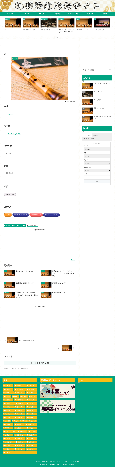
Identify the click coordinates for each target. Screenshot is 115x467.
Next (112, 26)
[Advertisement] (40, 46)
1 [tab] (55, 37)
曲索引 (38, 461)
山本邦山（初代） (14, 134)
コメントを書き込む (40, 363)
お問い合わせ (75, 461)
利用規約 (52, 461)
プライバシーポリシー (63, 461)
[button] (110, 70)
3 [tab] (60, 37)
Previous (2, 26)
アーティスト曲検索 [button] (89, 139)
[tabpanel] (12, 26)
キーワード (86, 174)
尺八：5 (10, 114)
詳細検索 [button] (96, 135)
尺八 (14, 225)
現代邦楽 (8, 225)
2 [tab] (57, 37)
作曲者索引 (45, 461)
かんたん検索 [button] (87, 135)
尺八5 (19, 225)
